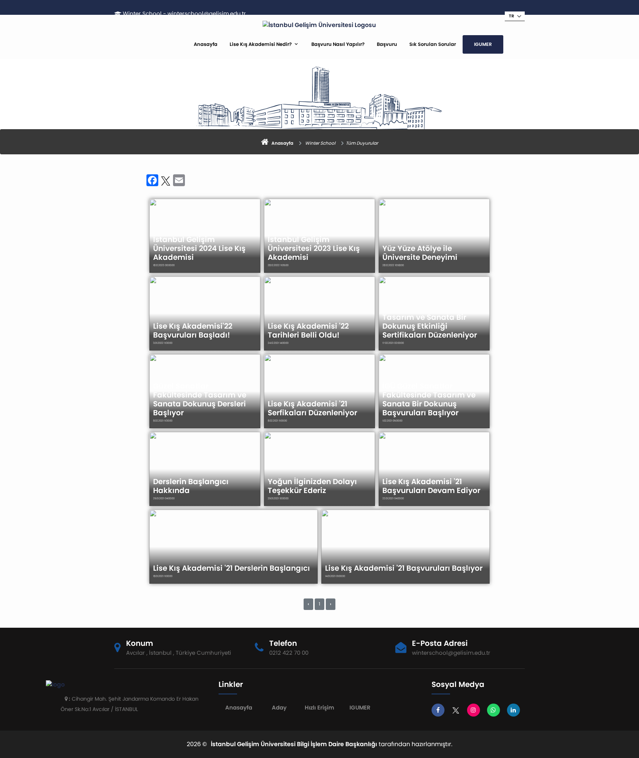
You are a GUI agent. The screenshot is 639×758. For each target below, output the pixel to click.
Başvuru (387, 44)
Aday (279, 707)
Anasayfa (205, 44)
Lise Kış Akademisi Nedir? (261, 44)
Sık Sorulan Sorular (432, 44)
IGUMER (483, 44)
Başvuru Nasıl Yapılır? (338, 44)
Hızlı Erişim (319, 707)
